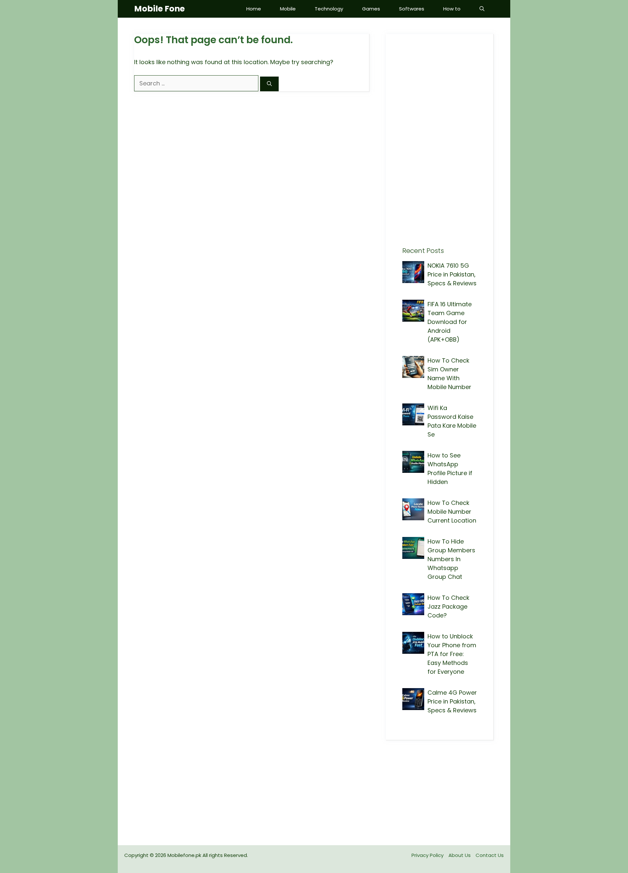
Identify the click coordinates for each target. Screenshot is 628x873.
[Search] (269, 84)
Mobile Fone (159, 8)
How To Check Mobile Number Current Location (451, 512)
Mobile (288, 8)
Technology (329, 8)
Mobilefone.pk (184, 855)
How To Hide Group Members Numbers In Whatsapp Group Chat (451, 559)
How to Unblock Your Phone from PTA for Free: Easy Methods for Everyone (451, 654)
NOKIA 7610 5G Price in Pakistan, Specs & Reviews (452, 274)
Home (253, 8)
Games (371, 8)
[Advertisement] (439, 148)
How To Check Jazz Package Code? (448, 606)
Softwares (411, 8)
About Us (459, 855)
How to (452, 8)
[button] (482, 9)
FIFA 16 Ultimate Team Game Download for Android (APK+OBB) (449, 322)
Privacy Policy (427, 855)
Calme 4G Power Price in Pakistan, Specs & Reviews (452, 701)
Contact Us (490, 855)
